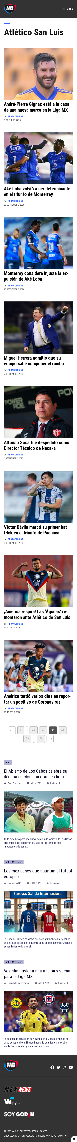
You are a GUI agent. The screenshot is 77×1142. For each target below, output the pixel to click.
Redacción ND (15, 116)
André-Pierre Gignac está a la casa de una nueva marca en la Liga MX (36, 107)
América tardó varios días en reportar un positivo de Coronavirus (37, 699)
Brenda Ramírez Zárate (18, 983)
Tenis (8, 762)
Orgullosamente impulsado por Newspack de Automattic (35, 1135)
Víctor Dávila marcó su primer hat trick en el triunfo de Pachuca (35, 530)
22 (33, 729)
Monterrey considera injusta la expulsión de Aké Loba (36, 276)
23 (43, 729)
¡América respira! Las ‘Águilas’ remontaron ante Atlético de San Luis (37, 614)
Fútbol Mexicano (13, 862)
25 (62, 729)
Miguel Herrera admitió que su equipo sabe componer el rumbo (34, 360)
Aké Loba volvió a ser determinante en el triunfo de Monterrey (37, 191)
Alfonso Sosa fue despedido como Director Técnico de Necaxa (36, 445)
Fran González (14, 783)
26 (27, 738)
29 (41, 738)
